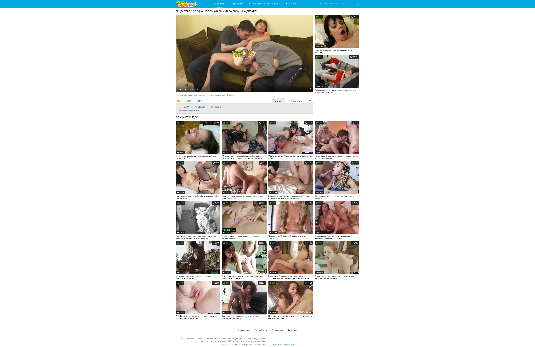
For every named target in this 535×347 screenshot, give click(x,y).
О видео (278, 101)
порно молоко (241, 344)
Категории (291, 4)
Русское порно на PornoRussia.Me (264, 4)
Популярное (277, 330)
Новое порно (219, 4)
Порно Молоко (291, 344)
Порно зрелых (194, 110)
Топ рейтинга (236, 4)
